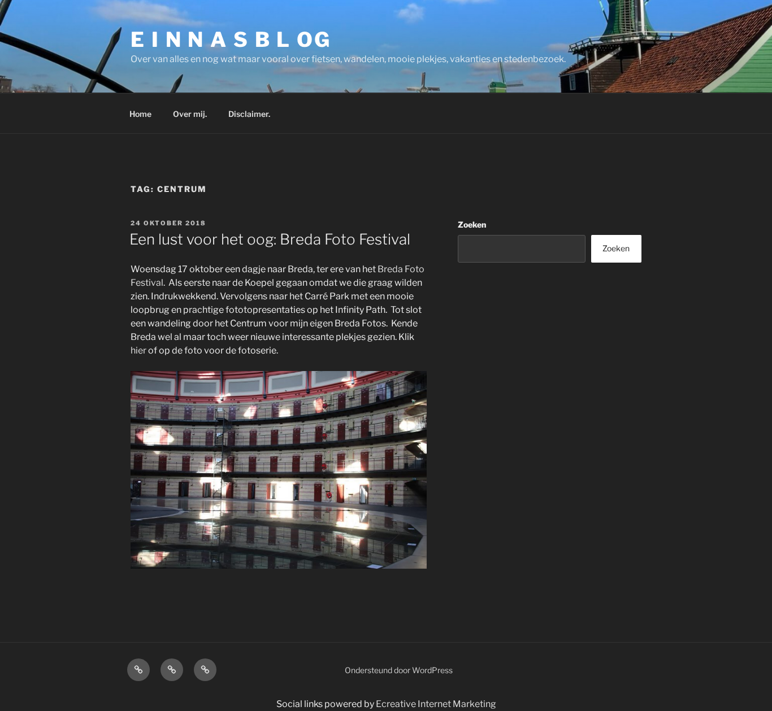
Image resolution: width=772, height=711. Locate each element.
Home (140, 114)
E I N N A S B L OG (231, 39)
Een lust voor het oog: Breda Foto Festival (269, 239)
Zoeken (472, 224)
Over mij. (190, 114)
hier (138, 350)
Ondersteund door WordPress (399, 670)
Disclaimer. (249, 114)
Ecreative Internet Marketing (436, 704)
